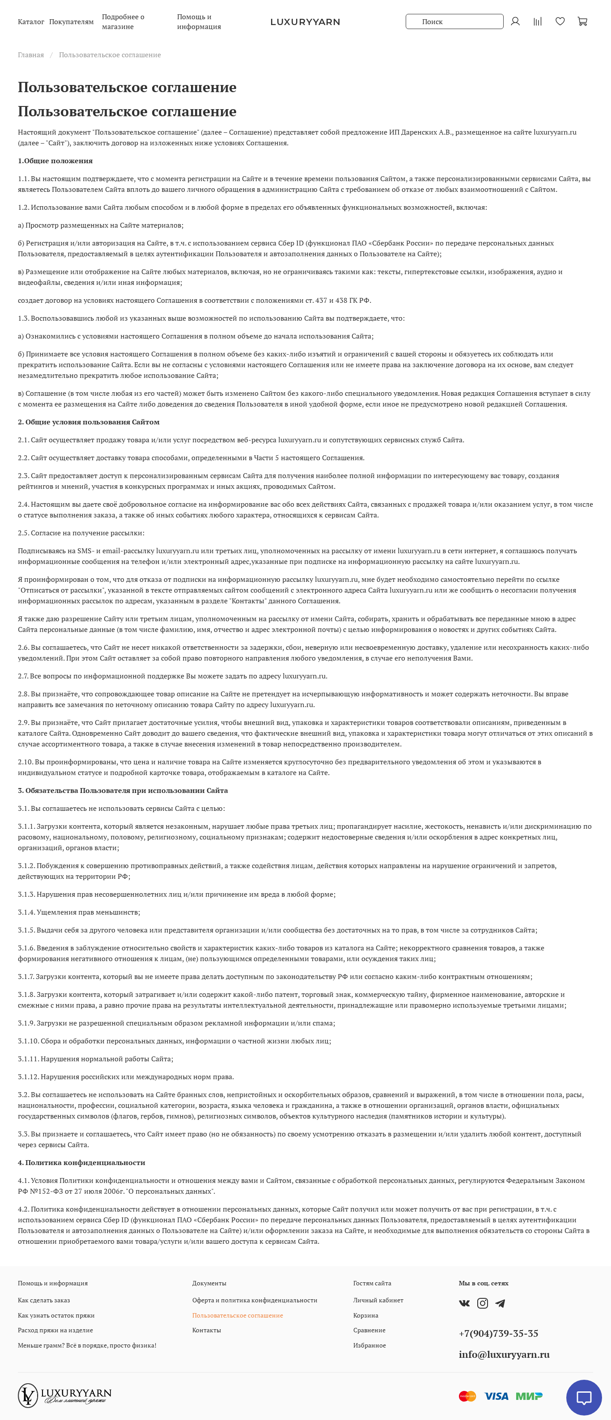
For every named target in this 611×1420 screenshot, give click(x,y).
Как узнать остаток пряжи (56, 1315)
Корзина (365, 1315)
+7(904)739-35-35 (499, 1333)
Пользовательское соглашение (237, 1315)
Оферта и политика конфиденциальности (255, 1300)
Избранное (369, 1345)
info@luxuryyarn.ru (504, 1354)
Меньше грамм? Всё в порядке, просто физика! (87, 1345)
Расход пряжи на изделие (55, 1330)
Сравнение (369, 1330)
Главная (31, 54)
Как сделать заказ (44, 1300)
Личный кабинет (378, 1300)
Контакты (206, 1330)
